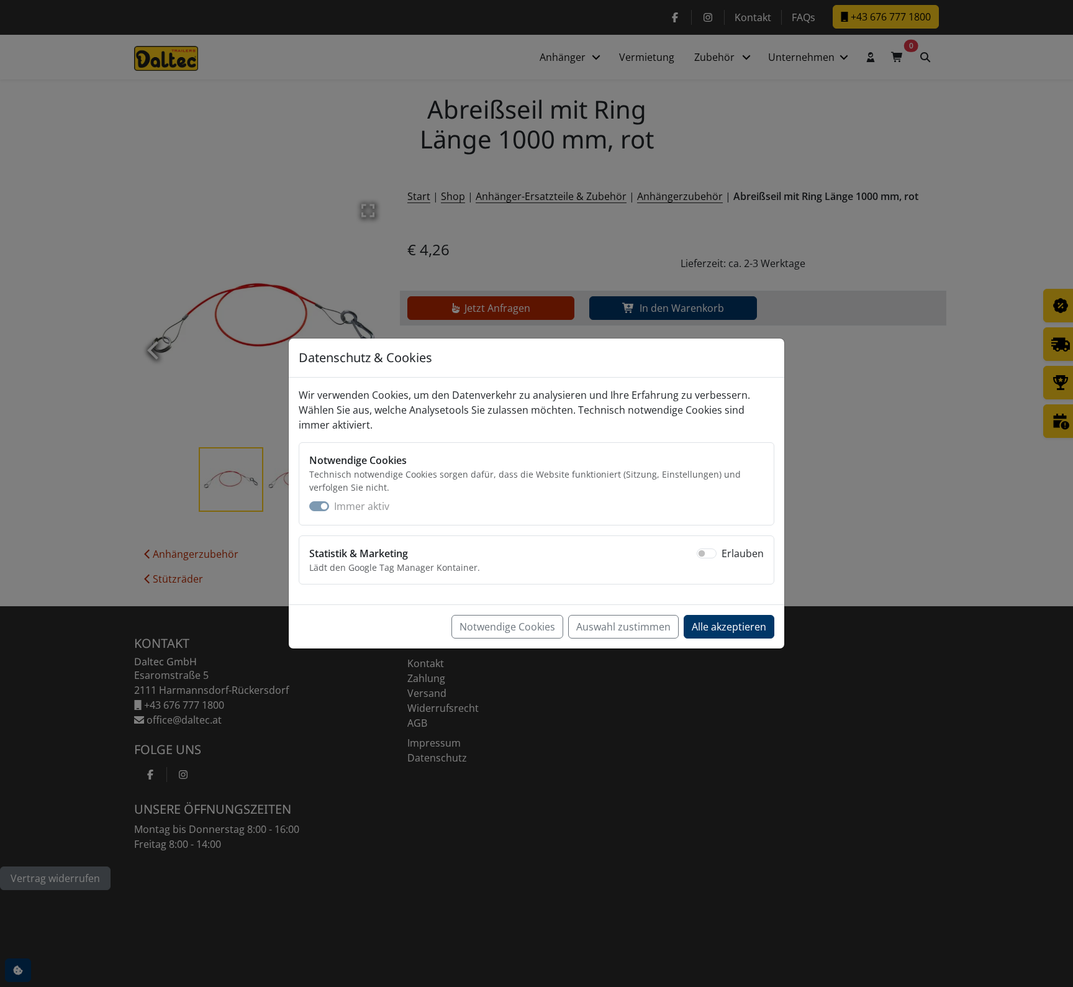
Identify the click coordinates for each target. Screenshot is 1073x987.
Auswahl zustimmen (623, 627)
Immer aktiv (361, 506)
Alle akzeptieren (729, 627)
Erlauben (743, 553)
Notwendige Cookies (507, 627)
